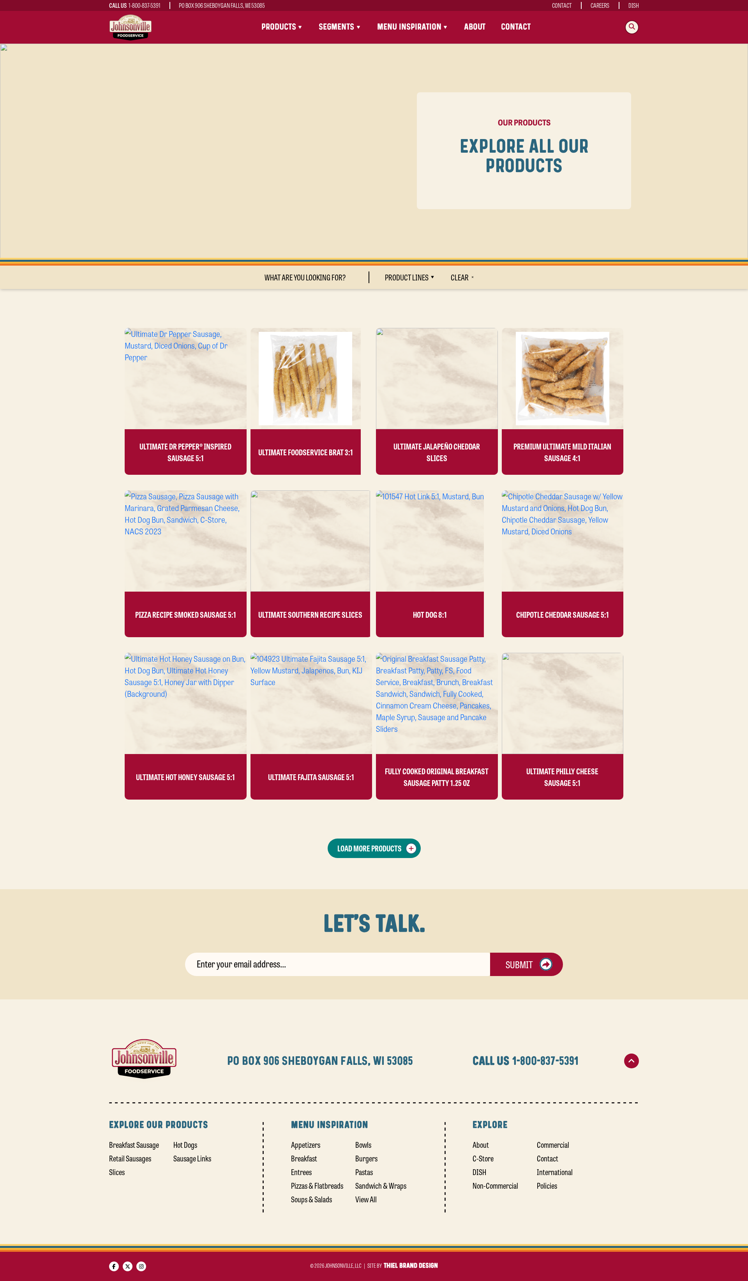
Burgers (366, 1158)
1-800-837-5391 (145, 5)
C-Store (483, 1158)
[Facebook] (114, 1266)
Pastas (364, 1171)
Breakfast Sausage (134, 1144)
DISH (633, 5)
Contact (562, 5)
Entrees (301, 1171)
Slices (117, 1171)
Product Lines (407, 277)
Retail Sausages (130, 1158)
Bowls (363, 1144)
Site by (402, 1265)
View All (366, 1199)
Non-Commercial (495, 1185)
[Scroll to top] (631, 1061)
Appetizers (305, 1144)
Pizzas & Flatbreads (317, 1185)
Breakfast (304, 1158)
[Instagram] (141, 1266)
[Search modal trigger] (632, 27)
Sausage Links (192, 1158)
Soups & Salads (311, 1199)
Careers (600, 5)
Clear (460, 277)
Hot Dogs (185, 1144)
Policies (547, 1185)
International (555, 1171)
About (474, 27)
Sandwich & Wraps (380, 1185)
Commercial (553, 1144)
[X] (127, 1266)
